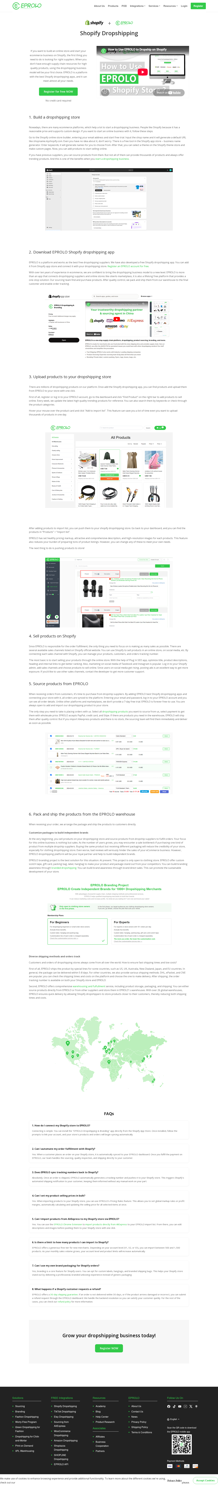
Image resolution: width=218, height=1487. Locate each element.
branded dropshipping (64, 867)
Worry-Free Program (26, 1422)
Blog (98, 1411)
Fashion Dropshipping (27, 1416)
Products (113, 6)
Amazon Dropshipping (66, 1440)
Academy (101, 1406)
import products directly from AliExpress (106, 1224)
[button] (174, 1406)
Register (198, 6)
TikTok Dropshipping (65, 1411)
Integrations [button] (137, 6)
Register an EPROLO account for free (128, 266)
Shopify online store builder (55, 137)
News (134, 1416)
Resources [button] (169, 6)
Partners (100, 1451)
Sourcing (20, 1406)
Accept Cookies (205, 1480)
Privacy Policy (174, 1480)
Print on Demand (24, 1445)
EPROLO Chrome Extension (68, 1224)
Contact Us (137, 1411)
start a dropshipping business (112, 158)
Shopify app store (47, 266)
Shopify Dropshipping (65, 1406)
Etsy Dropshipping (63, 1416)
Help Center (102, 1416)
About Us (99, 6)
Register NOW (109, 1348)
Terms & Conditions (141, 1432)
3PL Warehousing (24, 1451)
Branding (20, 1411)
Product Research (105, 1422)
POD (124, 6)
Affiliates (100, 1436)
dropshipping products (115, 711)
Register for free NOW (58, 91)
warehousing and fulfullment (89, 986)
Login (184, 6)
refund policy (64, 1301)
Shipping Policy (139, 1427)
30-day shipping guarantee (64, 1294)
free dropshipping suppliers (94, 262)
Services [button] (153, 6)
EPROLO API (61, 1464)
